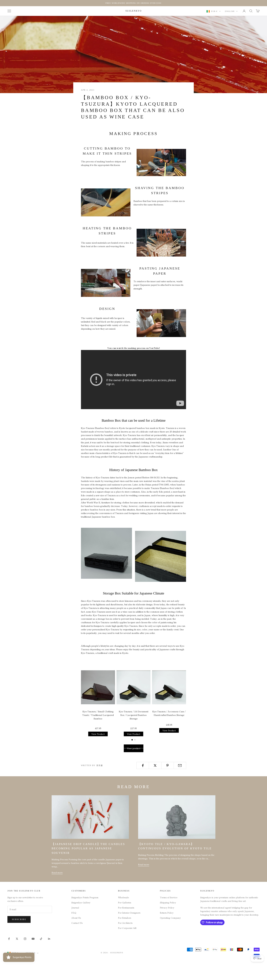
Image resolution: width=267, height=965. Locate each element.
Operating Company (170, 917)
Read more (57, 872)
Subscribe (19, 919)
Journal (75, 907)
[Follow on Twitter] (17, 938)
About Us (76, 917)
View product (133, 748)
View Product (98, 733)
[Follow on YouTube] (33, 938)
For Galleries (124, 902)
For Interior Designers (129, 912)
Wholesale (123, 897)
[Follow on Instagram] (25, 938)
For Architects (125, 922)
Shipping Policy (168, 902)
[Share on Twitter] (155, 765)
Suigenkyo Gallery (80, 902)
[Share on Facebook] (143, 765)
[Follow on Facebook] (9, 938)
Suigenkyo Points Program (84, 897)
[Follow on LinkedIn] (49, 938)
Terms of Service (168, 897)
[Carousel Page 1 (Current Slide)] (132, 739)
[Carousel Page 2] (135, 739)
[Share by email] (180, 765)
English (230, 11)
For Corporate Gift (127, 927)
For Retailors (124, 917)
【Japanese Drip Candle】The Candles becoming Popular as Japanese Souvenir (88, 849)
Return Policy (167, 912)
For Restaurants (126, 907)
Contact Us (77, 922)
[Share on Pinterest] (167, 765)
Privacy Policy (167, 907)
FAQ (73, 912)
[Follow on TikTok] (41, 938)
